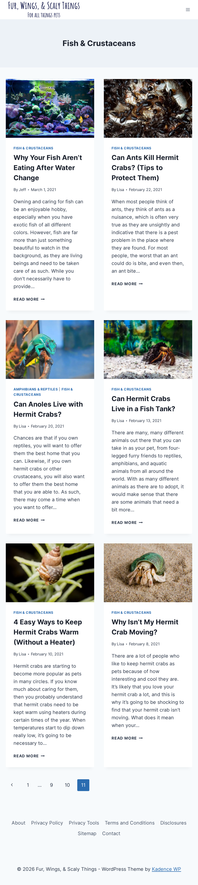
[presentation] (50, 108)
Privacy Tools (84, 823)
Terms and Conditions (130, 823)
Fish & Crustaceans (33, 148)
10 (67, 785)
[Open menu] (187, 9)
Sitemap (87, 833)
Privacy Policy (47, 823)
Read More (29, 299)
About (18, 823)
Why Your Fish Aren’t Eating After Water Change (48, 167)
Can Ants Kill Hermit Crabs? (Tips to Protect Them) (145, 167)
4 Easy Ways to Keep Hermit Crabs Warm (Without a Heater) (48, 632)
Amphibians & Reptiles (36, 389)
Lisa (120, 189)
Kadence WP (166, 869)
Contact (111, 833)
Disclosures (173, 823)
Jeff (22, 189)
